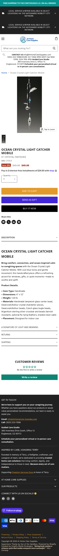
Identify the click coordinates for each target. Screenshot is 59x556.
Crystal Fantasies (15, 157)
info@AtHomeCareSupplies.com (37, 55)
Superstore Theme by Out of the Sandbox (19, 544)
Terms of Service (39, 537)
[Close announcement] (55, 13)
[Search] (54, 48)
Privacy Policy (18, 534)
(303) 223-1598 (14, 57)
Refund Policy (7, 537)
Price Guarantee (34, 534)
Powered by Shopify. (47, 544)
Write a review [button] (29, 377)
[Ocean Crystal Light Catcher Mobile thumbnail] (4, 139)
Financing (5, 534)
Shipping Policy (22, 537)
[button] (29, 237)
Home (4, 73)
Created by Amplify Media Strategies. (17, 546)
